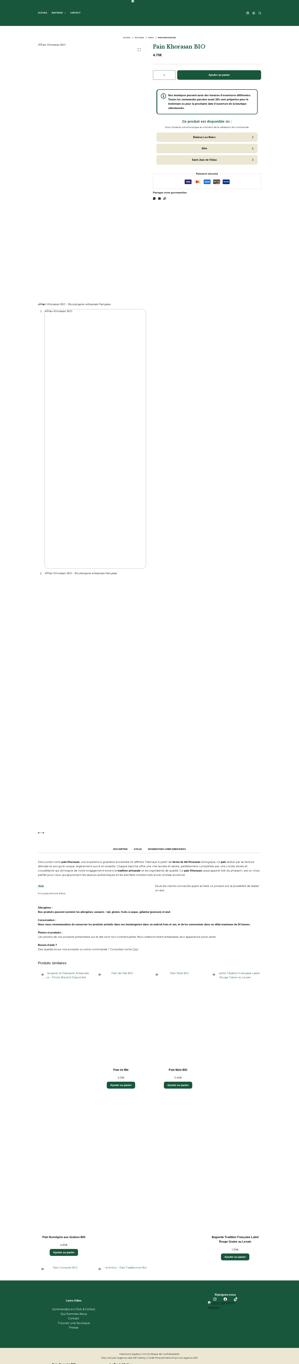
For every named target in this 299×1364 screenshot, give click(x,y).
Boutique (57, 13)
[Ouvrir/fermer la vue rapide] (42, 974)
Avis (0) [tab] (138, 849)
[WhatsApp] (154, 198)
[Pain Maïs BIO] (178, 1017)
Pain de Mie (121, 1069)
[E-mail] (159, 198)
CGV (143, 1354)
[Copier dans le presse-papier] (164, 198)
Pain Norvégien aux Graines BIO (63, 1237)
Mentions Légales (130, 1354)
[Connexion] (253, 13)
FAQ (135, 949)
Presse (73, 1327)
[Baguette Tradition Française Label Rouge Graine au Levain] (235, 1101)
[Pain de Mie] (121, 1017)
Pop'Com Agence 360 (185, 1357)
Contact (75, 13)
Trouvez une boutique (73, 1323)
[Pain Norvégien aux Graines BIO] (64, 1101)
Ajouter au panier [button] (64, 1252)
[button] (207, 137)
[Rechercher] (260, 13)
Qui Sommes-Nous (74, 1314)
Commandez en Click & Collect (73, 1309)
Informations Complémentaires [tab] (167, 849)
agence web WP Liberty (132, 1357)
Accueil (42, 13)
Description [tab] (120, 849)
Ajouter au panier (219, 74)
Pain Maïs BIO (178, 1069)
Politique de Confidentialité (163, 1354)
